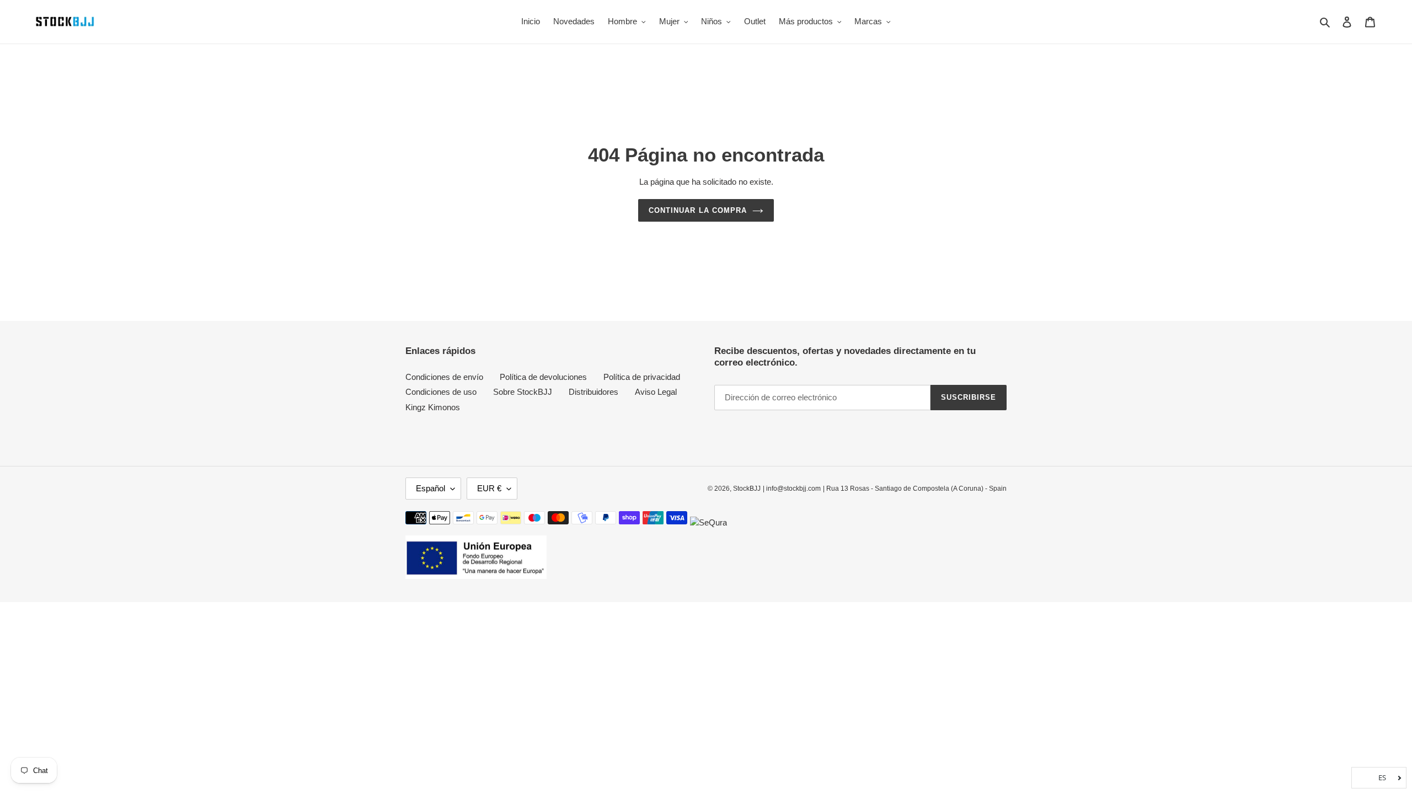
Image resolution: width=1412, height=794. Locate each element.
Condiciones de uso (441, 391)
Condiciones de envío (444, 377)
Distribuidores (593, 391)
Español (430, 488)
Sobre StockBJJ (522, 391)
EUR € (489, 488)
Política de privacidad (641, 377)
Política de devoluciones (543, 377)
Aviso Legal (656, 391)
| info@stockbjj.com (792, 488)
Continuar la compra (698, 210)
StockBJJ (747, 488)
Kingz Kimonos (432, 407)
